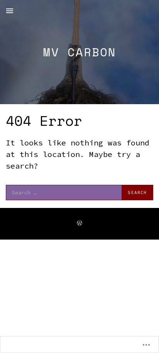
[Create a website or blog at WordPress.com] (79, 223)
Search (137, 192)
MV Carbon (79, 52)
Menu (9, 11)
